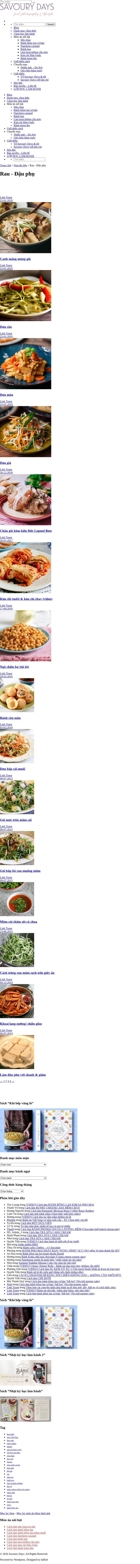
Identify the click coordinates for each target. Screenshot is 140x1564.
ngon (9, 1505)
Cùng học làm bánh (24, 33)
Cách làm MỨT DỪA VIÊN (36, 1223)
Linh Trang (13, 1287)
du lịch (9, 1499)
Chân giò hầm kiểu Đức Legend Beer (26, 531)
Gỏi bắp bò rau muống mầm (20, 871)
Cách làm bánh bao (17, 1538)
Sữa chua (25, 39)
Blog (16, 27)
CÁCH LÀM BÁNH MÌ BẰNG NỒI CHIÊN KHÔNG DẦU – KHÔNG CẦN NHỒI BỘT (70, 1275)
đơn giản (10, 1440)
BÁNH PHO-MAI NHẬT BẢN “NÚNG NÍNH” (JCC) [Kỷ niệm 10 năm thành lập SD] (70, 1250)
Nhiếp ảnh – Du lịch (31, 67)
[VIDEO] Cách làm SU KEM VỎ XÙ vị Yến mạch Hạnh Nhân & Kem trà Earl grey (74, 1269)
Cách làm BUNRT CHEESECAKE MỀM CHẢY (52, 1207)
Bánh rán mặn (10, 718)
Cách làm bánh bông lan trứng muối (26, 1532)
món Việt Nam (12, 1437)
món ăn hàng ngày (14, 1450)
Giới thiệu (19, 73)
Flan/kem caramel (30, 46)
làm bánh (10, 1434)
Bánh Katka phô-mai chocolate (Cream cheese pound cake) (54, 1256)
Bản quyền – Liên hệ (25, 85)
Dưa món (6, 395)
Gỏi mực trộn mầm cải (16, 820)
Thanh (10, 1229)
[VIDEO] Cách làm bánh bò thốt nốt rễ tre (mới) (53, 1241)
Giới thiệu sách (22, 61)
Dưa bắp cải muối (12, 769)
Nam (9, 1284)
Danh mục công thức (25, 30)
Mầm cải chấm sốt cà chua (18, 921)
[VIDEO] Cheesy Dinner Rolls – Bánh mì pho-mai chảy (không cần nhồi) (60, 1266)
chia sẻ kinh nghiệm (15, 1483)
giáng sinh (11, 1492)
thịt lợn (9, 1471)
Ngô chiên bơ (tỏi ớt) (14, 667)
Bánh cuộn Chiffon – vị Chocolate (41, 1247)
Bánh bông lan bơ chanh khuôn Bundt (43, 1253)
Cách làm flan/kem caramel (21, 1535)
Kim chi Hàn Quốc (30, 55)
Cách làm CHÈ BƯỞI (39, 1278)
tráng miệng (11, 1443)
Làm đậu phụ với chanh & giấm (23, 1075)
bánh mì (10, 1477)
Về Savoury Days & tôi (33, 76)
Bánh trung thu (28, 58)
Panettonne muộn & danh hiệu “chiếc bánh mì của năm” (52, 1259)
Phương (11, 1220)
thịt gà (9, 1486)
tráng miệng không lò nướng (18, 1489)
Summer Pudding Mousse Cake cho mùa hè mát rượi (47, 1262)
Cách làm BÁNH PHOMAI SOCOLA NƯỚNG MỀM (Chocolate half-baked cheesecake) (70, 1229)
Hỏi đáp (18, 82)
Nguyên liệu (20, 165)
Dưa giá (5, 463)
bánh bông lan (12, 1508)
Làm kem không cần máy (34, 52)
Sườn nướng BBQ (28, 1244)
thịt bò (9, 1496)
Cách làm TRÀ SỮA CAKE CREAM (50, 1232)
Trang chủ (5, 165)
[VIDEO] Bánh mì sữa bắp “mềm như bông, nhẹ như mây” (58, 1290)
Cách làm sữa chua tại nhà (21, 1526)
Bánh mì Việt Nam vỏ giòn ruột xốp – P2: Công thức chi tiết (55, 1220)
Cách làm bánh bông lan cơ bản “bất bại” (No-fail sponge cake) (65, 1281)
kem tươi (10, 1468)
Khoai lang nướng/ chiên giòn (21, 1023)
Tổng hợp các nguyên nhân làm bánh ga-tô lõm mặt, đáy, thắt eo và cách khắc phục (71, 1287)
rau (8, 1474)
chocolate (10, 1456)
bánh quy (10, 1480)
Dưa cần (6, 327)
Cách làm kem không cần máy (23, 1542)
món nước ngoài (13, 1465)
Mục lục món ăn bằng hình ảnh (33, 1513)
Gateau (9, 1462)
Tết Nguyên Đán (13, 1453)
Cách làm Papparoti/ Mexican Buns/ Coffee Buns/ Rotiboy (62, 1210)
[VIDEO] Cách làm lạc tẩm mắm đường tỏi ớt (46, 1216)
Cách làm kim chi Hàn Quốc (22, 1545)
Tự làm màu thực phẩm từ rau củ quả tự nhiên (45, 1226)
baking (9, 1446)
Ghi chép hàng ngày (31, 70)
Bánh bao (25, 49)
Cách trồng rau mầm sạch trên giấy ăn (27, 973)
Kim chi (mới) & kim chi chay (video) (26, 599)
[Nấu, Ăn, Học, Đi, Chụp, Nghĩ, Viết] (27, 15)
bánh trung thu (13, 1502)
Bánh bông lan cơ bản (32, 43)
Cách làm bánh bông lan (20, 1529)
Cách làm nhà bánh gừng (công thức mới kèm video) (52, 1213)
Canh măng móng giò (15, 259)
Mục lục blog (7, 1513)
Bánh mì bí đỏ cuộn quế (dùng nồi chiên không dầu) (55, 1272)
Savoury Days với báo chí (34, 79)
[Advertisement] (70, 188)
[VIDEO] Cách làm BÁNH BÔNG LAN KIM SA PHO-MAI (60, 1204)
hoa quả (10, 1459)
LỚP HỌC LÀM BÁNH (27, 89)
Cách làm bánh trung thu (20, 1548)
